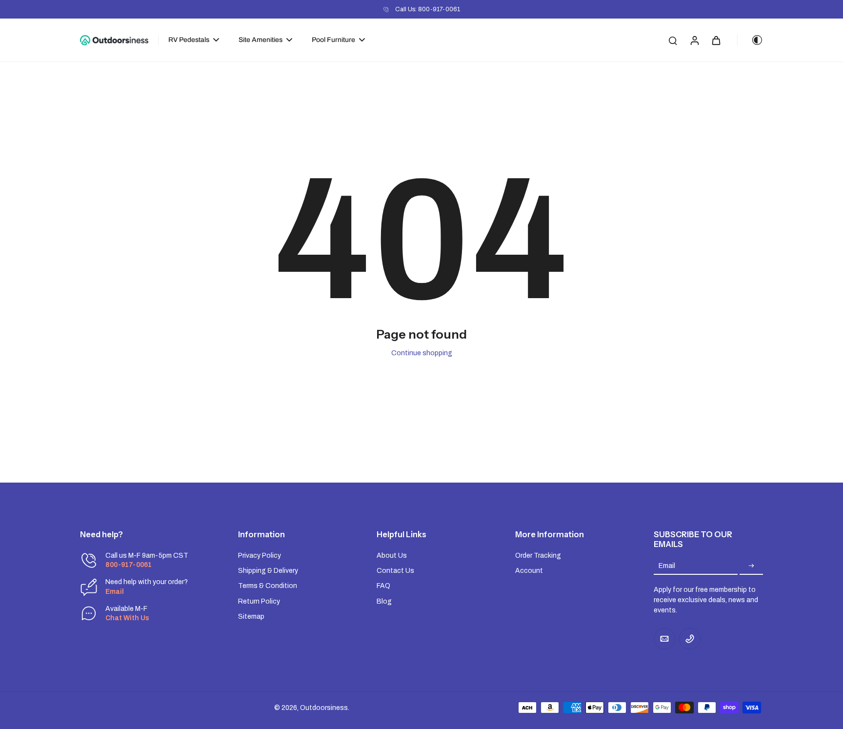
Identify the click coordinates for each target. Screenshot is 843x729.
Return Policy (259, 601)
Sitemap (251, 616)
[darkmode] (750, 40)
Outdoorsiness (324, 707)
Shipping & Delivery (268, 570)
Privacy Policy (259, 555)
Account (529, 570)
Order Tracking (538, 555)
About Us (392, 555)
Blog (384, 601)
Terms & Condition (267, 585)
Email (667, 565)
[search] (672, 40)
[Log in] (694, 40)
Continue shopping (421, 353)
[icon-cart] (715, 40)
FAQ (383, 585)
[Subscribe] (751, 566)
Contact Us (395, 570)
